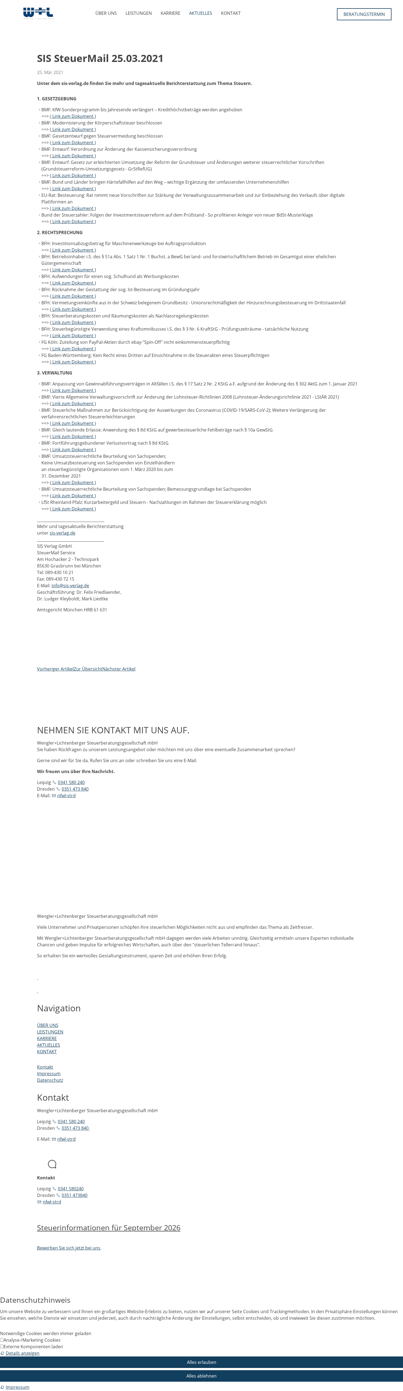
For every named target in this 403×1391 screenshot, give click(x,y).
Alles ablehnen (201, 1376)
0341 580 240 (71, 782)
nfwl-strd (66, 796)
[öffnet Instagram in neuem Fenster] (37, 991)
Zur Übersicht (88, 669)
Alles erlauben (201, 1362)
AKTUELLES (200, 13)
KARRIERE (170, 13)
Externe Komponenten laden (33, 1347)
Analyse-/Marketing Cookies (32, 1340)
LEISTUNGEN (139, 13)
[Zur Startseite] (38, 13)
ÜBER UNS (106, 13)
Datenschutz (50, 1080)
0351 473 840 (75, 789)
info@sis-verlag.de (70, 586)
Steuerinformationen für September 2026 (108, 1227)
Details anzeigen (22, 1353)
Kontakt (45, 1067)
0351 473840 (74, 1195)
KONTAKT (231, 13)
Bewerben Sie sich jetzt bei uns (68, 1248)
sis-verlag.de (62, 533)
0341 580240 (71, 1189)
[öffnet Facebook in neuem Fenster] (37, 978)
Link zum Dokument (73, 116)
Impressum (49, 1074)
